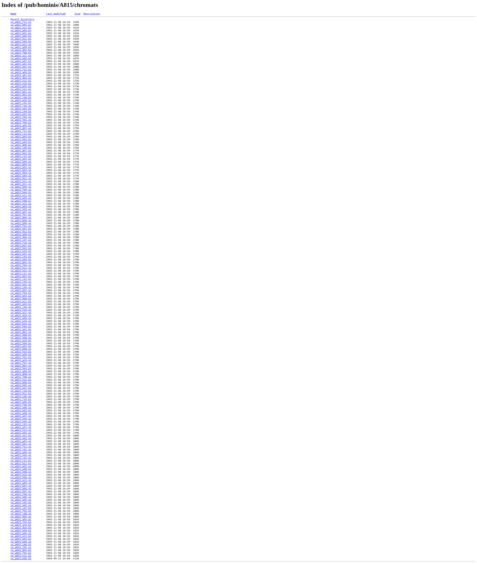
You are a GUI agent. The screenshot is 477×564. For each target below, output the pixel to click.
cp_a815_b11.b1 (20, 38)
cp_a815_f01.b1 (20, 357)
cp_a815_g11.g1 (20, 312)
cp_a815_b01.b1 (20, 33)
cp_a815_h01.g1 (20, 444)
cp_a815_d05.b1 (20, 550)
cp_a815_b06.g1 (20, 497)
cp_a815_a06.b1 (20, 36)
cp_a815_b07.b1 (20, 245)
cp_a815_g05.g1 (20, 505)
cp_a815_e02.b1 (20, 108)
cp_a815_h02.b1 (20, 139)
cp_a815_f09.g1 (20, 189)
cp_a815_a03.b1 (20, 136)
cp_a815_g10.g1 (20, 474)
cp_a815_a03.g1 (20, 441)
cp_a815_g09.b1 (20, 47)
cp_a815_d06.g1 (20, 237)
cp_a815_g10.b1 (20, 525)
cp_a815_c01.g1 (20, 449)
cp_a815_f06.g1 (20, 494)
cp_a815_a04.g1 (20, 206)
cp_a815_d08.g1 (20, 374)
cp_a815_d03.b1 (20, 276)
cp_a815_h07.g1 (20, 491)
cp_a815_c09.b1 (20, 147)
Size (77, 13)
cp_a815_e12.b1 (20, 80)
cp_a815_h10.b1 (20, 351)
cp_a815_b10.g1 (20, 323)
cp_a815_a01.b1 (20, 346)
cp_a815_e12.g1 (20, 270)
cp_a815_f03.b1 (20, 522)
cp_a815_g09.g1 (20, 318)
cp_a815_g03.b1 (20, 304)
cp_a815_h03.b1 (20, 368)
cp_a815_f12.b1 (20, 69)
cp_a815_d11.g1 (20, 184)
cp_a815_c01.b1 (20, 279)
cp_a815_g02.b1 (20, 159)
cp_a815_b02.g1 (20, 262)
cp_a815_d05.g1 (20, 516)
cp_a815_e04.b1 (20, 142)
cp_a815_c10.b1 (20, 390)
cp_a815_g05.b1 (20, 519)
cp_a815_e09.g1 (20, 452)
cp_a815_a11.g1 (20, 55)
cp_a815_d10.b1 (20, 527)
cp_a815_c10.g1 (20, 105)
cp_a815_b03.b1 (20, 539)
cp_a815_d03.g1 (20, 365)
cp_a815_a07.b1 (20, 388)
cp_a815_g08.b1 (20, 234)
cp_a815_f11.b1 (20, 131)
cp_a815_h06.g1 (20, 477)
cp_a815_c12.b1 (20, 133)
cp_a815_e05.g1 (20, 421)
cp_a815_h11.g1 (20, 181)
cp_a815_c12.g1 (20, 156)
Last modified (56, 13)
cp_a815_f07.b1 (20, 214)
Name (13, 13)
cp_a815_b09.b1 (20, 259)
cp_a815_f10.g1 (20, 242)
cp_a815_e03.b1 (20, 100)
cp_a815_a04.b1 (20, 30)
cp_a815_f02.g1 (20, 226)
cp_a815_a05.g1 (20, 499)
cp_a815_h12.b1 (20, 379)
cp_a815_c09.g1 (20, 287)
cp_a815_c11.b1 (20, 460)
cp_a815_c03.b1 (20, 256)
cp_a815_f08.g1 (20, 377)
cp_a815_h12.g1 (20, 430)
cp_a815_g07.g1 (20, 212)
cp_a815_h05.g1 (20, 209)
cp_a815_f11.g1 (20, 446)
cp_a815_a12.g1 (20, 203)
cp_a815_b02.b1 (20, 153)
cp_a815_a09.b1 (20, 72)
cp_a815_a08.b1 (20, 371)
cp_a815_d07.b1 (20, 150)
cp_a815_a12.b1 (20, 27)
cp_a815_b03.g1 (20, 170)
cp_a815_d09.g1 (20, 217)
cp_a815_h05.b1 (20, 248)
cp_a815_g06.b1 (20, 402)
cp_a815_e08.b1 (20, 469)
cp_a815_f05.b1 (20, 511)
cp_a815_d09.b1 (20, 164)
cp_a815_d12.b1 (20, 231)
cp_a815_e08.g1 (20, 407)
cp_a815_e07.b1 (20, 61)
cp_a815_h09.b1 (20, 343)
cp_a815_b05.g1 (20, 385)
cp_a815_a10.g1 (20, 360)
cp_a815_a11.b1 (20, 301)
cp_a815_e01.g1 (20, 66)
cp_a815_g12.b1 (20, 555)
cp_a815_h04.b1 (20, 41)
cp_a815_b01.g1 (20, 92)
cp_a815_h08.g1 (20, 471)
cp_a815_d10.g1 (20, 315)
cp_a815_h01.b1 (20, 114)
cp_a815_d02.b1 (20, 50)
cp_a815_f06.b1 (20, 404)
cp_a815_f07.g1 (20, 363)
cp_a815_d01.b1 (20, 94)
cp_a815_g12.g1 (20, 480)
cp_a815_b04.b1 (20, 192)
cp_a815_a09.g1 (20, 483)
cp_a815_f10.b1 (20, 399)
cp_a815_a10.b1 (20, 340)
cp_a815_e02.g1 (20, 432)
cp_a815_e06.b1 (20, 58)
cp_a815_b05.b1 (20, 24)
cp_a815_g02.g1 (20, 438)
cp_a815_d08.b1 (20, 298)
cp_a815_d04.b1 (20, 78)
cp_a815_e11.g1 (20, 195)
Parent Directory (22, 19)
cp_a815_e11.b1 (20, 536)
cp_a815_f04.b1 (20, 293)
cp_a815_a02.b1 (20, 64)
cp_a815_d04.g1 (20, 173)
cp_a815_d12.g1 (20, 178)
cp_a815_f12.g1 (20, 22)
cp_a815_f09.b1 (20, 122)
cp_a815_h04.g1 (20, 161)
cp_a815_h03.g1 (20, 455)
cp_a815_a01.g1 (20, 427)
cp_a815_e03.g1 (20, 295)
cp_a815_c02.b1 (20, 103)
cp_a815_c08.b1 (20, 97)
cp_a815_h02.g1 (20, 167)
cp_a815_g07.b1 (20, 75)
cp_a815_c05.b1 (20, 502)
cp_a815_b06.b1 (20, 382)
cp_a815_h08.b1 (20, 200)
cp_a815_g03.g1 (20, 198)
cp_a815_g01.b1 (20, 329)
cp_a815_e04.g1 (20, 418)
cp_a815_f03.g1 (20, 117)
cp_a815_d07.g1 (20, 128)
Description (91, 13)
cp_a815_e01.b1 (20, 410)
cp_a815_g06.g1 (20, 488)
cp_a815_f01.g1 (20, 119)
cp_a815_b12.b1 (20, 463)
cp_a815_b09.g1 (20, 187)
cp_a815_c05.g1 (20, 424)
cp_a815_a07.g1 (20, 416)
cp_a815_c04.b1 (20, 111)
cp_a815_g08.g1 (20, 337)
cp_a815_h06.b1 (20, 326)
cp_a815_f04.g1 (20, 265)
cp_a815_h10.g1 (20, 309)
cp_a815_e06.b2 (20, 558)
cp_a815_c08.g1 (20, 513)
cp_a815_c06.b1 (20, 544)
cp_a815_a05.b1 (20, 125)
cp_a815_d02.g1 (20, 332)
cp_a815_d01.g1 (20, 290)
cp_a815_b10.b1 (20, 251)
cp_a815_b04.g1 (20, 220)
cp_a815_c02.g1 (20, 458)
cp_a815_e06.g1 (20, 533)
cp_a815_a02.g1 (20, 466)
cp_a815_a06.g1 (20, 541)
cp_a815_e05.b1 (20, 86)
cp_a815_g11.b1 (20, 435)
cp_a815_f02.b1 (20, 553)
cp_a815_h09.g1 (20, 223)
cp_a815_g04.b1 (20, 530)
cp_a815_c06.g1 (20, 396)
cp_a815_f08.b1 (20, 52)
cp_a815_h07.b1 (20, 228)
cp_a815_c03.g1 (20, 282)
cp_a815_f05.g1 (20, 547)
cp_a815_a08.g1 (20, 413)
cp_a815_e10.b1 (20, 83)
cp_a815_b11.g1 (20, 44)
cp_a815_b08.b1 (20, 335)
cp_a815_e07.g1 (20, 254)
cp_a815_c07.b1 (20, 508)
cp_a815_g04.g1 (20, 175)
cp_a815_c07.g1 (20, 240)
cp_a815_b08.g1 (20, 349)
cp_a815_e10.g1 (20, 321)
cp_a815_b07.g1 (20, 485)
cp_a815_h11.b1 (20, 89)
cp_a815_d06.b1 (20, 145)
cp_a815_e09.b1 (20, 354)
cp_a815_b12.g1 (20, 268)
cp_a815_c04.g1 (20, 307)
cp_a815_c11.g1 (20, 273)
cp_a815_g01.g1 (20, 284)
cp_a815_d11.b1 (20, 393)
